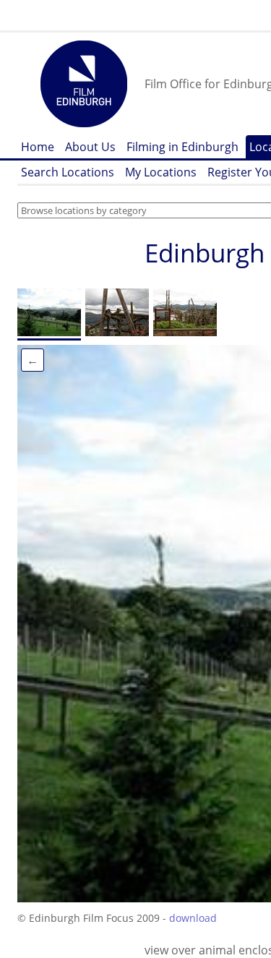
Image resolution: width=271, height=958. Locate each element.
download (193, 918)
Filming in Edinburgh (182, 147)
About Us (90, 147)
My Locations (161, 172)
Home (37, 147)
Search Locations (67, 172)
